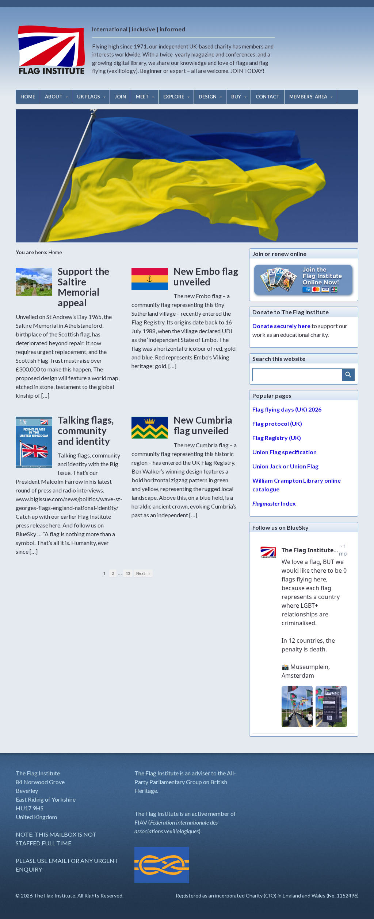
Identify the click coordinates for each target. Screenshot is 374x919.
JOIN (120, 97)
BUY (236, 97)
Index (274, 503)
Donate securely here (281, 325)
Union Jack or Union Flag (285, 466)
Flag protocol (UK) (277, 423)
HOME (27, 97)
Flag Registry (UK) (276, 437)
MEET (142, 97)
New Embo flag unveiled (205, 276)
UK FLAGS (88, 97)
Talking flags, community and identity (86, 430)
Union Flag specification (284, 451)
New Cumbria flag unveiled (202, 425)
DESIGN (208, 97)
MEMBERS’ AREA (308, 97)
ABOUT (53, 97)
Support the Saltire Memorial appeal (83, 286)
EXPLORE (173, 97)
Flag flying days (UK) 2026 (286, 409)
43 (128, 573)
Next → (143, 573)
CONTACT (267, 97)
